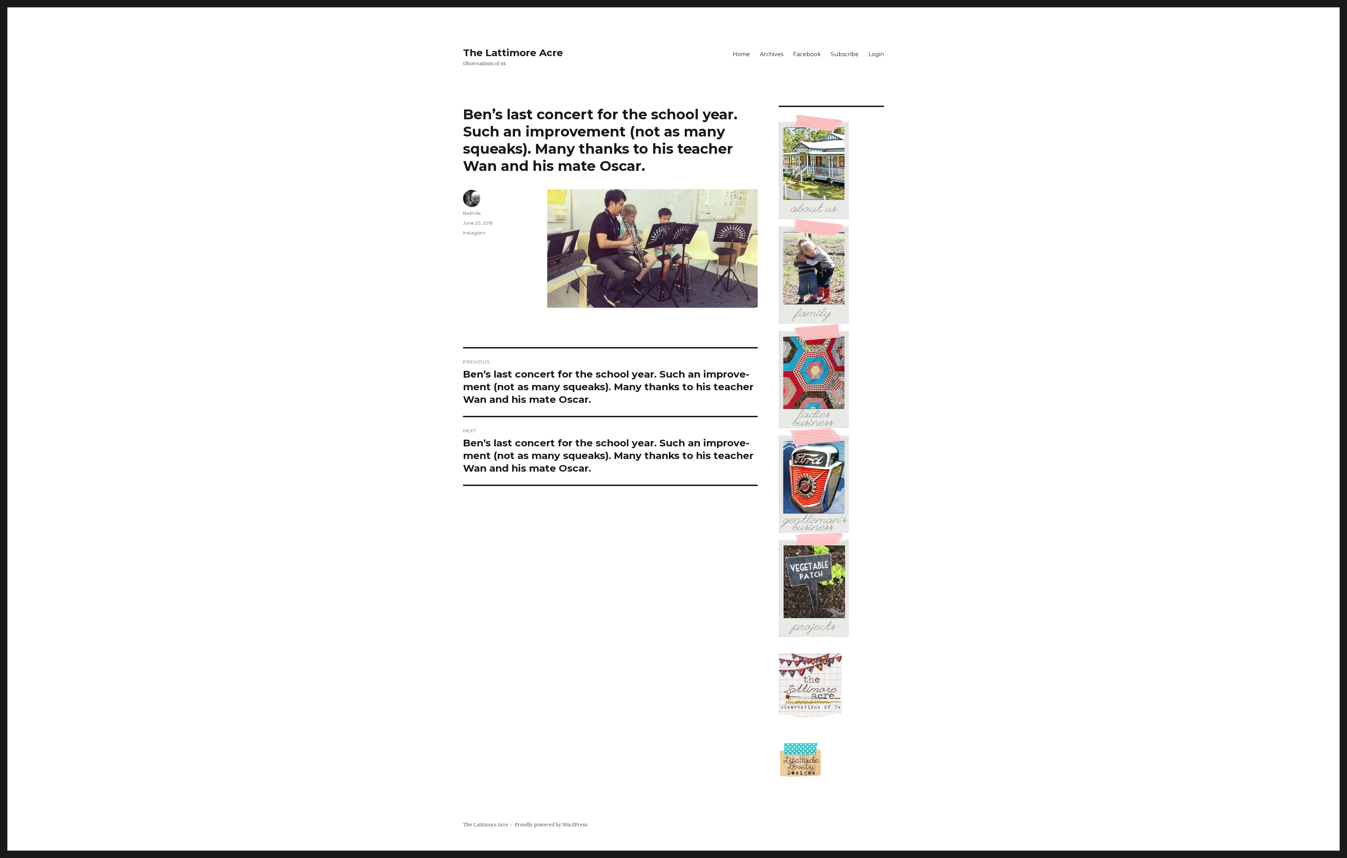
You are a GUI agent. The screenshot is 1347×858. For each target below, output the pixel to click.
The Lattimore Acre (513, 53)
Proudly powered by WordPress (551, 825)
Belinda (472, 213)
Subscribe (845, 54)
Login (876, 54)
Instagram (474, 232)
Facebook (807, 54)
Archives (771, 54)
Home (741, 54)
